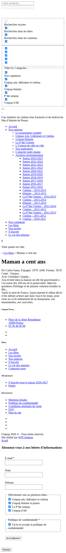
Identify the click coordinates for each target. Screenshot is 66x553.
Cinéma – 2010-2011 (34, 218)
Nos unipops (15, 129)
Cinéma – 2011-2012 (34, 215)
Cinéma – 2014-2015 (34, 190)
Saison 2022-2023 (33, 164)
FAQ (11, 409)
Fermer (6, 549)
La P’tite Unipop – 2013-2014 (39, 206)
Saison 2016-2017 (33, 183)
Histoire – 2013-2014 (34, 202)
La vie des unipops (18, 234)
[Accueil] (1, 111)
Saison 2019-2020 (33, 174)
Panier (11, 385)
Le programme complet (28, 132)
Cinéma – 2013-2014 (34, 199)
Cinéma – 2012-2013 (34, 209)
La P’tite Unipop (24, 142)
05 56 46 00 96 (16, 325)
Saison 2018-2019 (33, 177)
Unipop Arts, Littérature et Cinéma (34, 135)
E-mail (9, 458)
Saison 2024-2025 (33, 158)
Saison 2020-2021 (33, 171)
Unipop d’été (19, 510)
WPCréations (25, 437)
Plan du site (14, 412)
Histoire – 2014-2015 (34, 193)
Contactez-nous (17, 368)
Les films (13, 225)
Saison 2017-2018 (33, 180)
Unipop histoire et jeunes (25, 503)
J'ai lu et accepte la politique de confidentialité (27, 526)
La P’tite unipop (20, 506)
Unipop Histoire (24, 139)
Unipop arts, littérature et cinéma (29, 499)
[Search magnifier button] (4, 12)
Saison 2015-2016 (33, 187)
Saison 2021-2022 (33, 167)
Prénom (9, 482)
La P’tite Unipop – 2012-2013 (39, 212)
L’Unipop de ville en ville (29, 145)
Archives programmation (29, 155)
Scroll (4, 440)
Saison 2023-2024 (33, 161)
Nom (8, 470)
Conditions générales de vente (25, 406)
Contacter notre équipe (28, 151)
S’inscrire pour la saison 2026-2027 (28, 382)
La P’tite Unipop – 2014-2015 (39, 196)
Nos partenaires (24, 148)
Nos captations (16, 222)
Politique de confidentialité (23, 403)
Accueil (12, 126)
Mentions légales (17, 399)
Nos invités (14, 228)
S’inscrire (13, 231)
